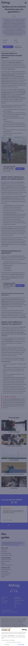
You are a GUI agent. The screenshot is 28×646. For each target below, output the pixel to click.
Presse (2, 599)
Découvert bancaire (5, 561)
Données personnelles (19, 600)
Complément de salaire (6, 559)
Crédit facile (4, 549)
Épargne (3, 563)
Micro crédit (4, 548)
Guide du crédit (5, 567)
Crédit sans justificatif (6, 553)
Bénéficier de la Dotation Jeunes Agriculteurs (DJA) (15, 377)
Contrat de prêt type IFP (6, 610)
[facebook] (12, 592)
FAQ (15, 607)
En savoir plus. (16, 544)
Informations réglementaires (17, 598)
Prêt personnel (4, 571)
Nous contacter (17, 603)
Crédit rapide (4, 551)
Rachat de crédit (5, 574)
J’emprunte (19, 168)
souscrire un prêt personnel (8, 74)
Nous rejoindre (4, 600)
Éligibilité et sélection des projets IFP (9, 611)
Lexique (3, 576)
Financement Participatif (6, 555)
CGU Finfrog (17, 602)
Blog (15, 605)
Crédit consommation (6, 569)
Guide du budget (6, 558)
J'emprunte (7, 46)
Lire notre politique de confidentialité (8, 640)
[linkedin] (14, 592)
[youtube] (16, 592)
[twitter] (10, 592)
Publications (4, 602)
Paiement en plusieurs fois (7, 565)
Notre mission (4, 597)
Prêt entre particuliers (6, 573)
